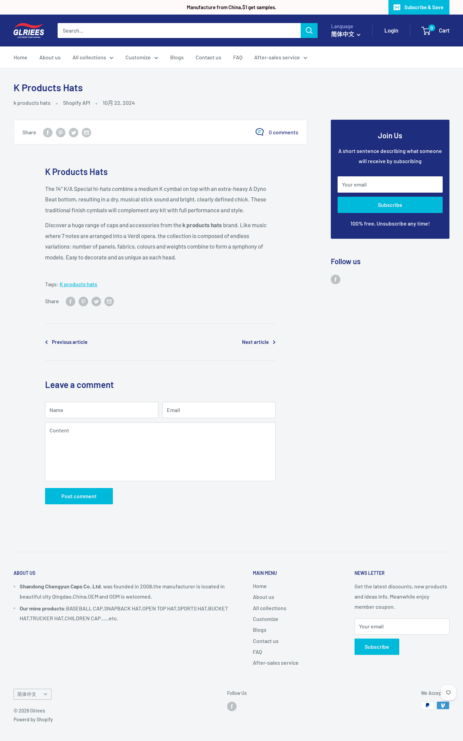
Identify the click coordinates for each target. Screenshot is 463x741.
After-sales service (277, 57)
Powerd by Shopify (33, 719)
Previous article (69, 342)
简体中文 (26, 694)
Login (391, 30)
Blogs (177, 57)
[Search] (309, 30)
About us (50, 57)
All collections (89, 57)
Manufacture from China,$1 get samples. (231, 7)
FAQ (237, 57)
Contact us (208, 57)
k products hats (32, 102)
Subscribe (390, 204)
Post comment (79, 496)
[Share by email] (86, 132)
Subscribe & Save (423, 7)
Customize (138, 57)
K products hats (78, 284)
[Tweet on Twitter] (73, 132)
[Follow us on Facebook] (335, 279)
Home (20, 57)
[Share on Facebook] (48, 132)
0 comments (283, 132)
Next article (255, 342)
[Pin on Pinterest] (60, 132)
